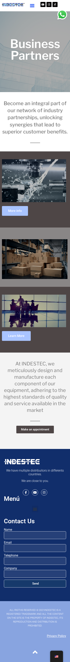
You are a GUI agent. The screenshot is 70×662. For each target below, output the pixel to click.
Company (10, 568)
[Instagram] (49, 4)
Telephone (11, 555)
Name (8, 529)
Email (8, 542)
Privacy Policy (56, 636)
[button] (32, 5)
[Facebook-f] (55, 4)
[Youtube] (43, 4)
